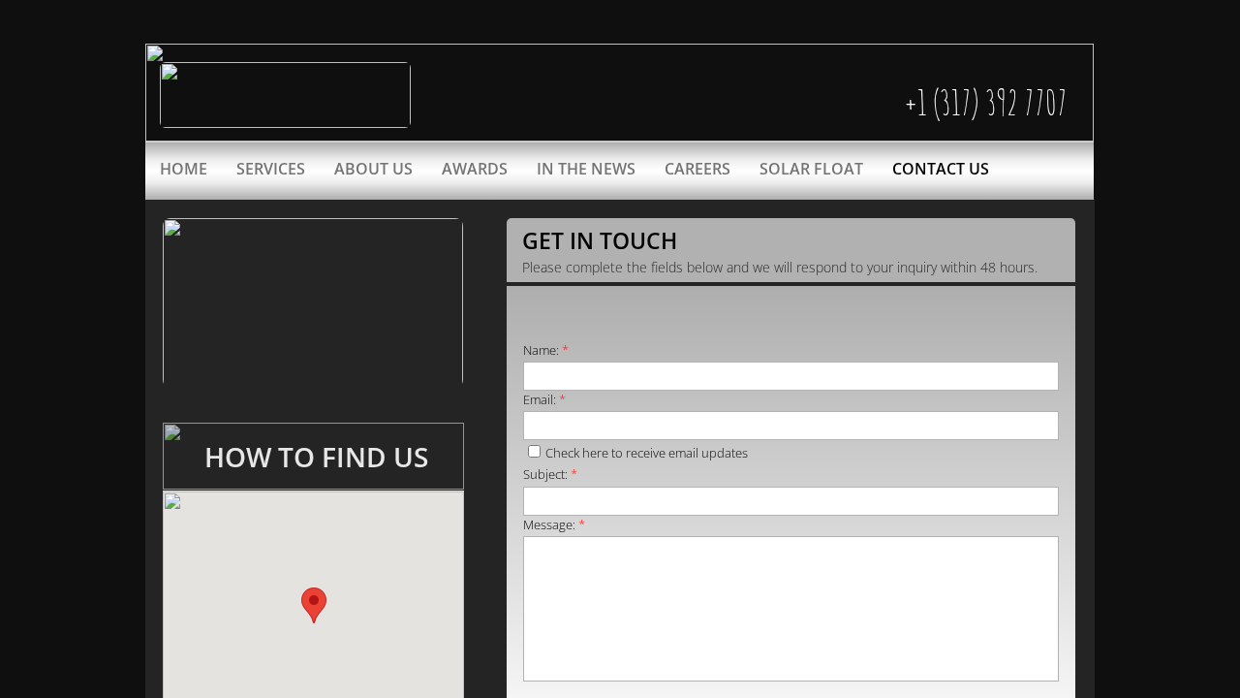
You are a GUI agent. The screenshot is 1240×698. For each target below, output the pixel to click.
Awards (475, 168)
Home (183, 168)
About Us (373, 168)
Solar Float (811, 168)
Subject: (550, 474)
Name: (546, 350)
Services (270, 168)
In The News (586, 168)
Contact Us (940, 168)
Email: (544, 399)
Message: (554, 524)
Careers (697, 168)
